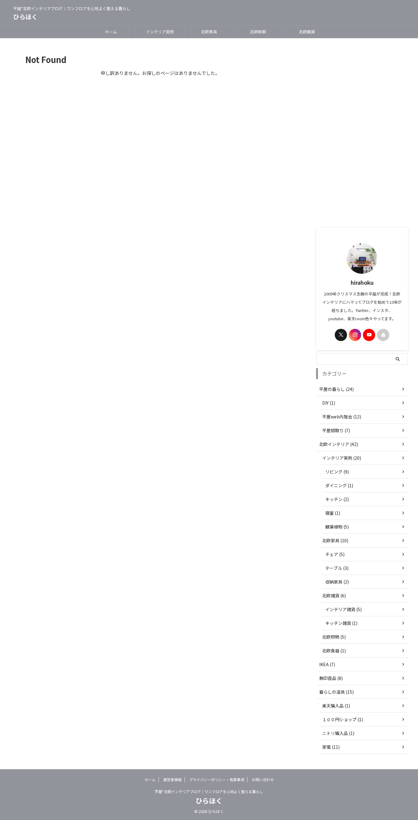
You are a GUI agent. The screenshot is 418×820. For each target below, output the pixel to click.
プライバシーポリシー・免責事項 (216, 779)
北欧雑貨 (307, 32)
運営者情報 (172, 779)
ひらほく (25, 16)
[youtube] (369, 335)
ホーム (111, 32)
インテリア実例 (160, 32)
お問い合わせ (263, 779)
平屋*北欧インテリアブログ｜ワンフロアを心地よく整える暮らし (209, 791)
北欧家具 (209, 32)
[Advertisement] (362, 133)
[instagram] (355, 335)
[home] (383, 335)
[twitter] (341, 335)
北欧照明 (258, 32)
